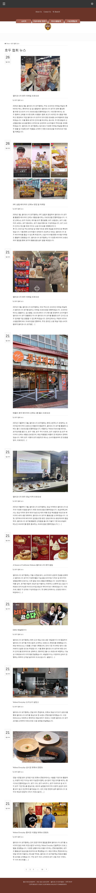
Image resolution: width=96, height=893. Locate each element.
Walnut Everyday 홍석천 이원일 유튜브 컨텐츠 (30, 832)
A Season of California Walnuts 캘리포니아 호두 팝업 (33, 565)
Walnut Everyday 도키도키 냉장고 (26, 702)
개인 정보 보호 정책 (43, 882)
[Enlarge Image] (40, 59)
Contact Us (47, 12)
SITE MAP (69, 882)
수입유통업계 (72, 21)
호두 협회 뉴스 (19, 100)
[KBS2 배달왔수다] (40, 622)
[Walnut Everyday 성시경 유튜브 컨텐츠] (40, 760)
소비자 (23, 21)
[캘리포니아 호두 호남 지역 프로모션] (40, 489)
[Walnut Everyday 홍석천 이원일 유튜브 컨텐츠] (40, 824)
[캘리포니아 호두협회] (48, 30)
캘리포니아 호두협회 (57, 882)
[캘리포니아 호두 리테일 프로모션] (40, 88)
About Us (38, 12)
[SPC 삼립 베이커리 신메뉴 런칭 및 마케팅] (40, 196)
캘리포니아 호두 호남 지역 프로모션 (27, 497)
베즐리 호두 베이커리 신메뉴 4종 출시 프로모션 (31, 413)
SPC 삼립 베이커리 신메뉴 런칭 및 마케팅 (29, 204)
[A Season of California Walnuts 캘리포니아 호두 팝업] (40, 557)
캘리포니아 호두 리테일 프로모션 (26, 96)
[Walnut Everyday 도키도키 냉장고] (40, 694)
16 (42, 869)
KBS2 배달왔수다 (19, 630)
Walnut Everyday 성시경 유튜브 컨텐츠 (28, 767)
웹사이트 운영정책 (29, 882)
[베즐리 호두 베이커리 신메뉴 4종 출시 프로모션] (40, 405)
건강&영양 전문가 (40, 21)
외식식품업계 (56, 21)
